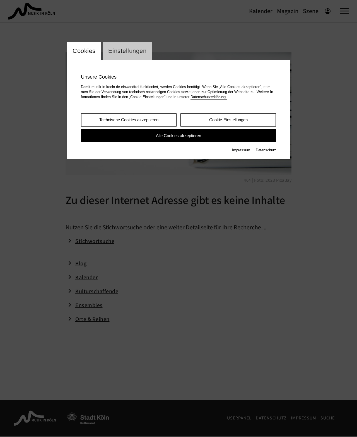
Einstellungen (127, 50)
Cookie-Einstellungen (228, 119)
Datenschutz (266, 150)
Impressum (241, 150)
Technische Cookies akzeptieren (128, 119)
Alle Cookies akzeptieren (178, 135)
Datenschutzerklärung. (208, 97)
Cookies (84, 50)
